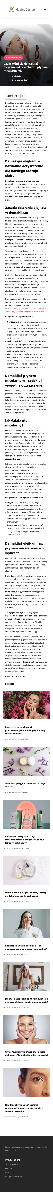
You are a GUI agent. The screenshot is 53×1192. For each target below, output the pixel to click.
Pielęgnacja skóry (13, 57)
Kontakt (8, 1172)
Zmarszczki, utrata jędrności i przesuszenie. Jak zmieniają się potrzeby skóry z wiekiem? (25, 730)
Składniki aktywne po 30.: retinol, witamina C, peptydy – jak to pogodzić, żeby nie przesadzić (24, 1108)
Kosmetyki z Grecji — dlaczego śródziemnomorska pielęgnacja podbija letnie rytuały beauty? (24, 839)
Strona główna (11, 1164)
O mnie (8, 1168)
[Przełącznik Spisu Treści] (21, 96)
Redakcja (17, 739)
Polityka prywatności (14, 1176)
